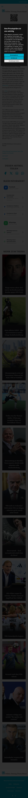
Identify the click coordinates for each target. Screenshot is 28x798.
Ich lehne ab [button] (14, 58)
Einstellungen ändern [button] (14, 61)
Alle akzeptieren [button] (14, 55)
